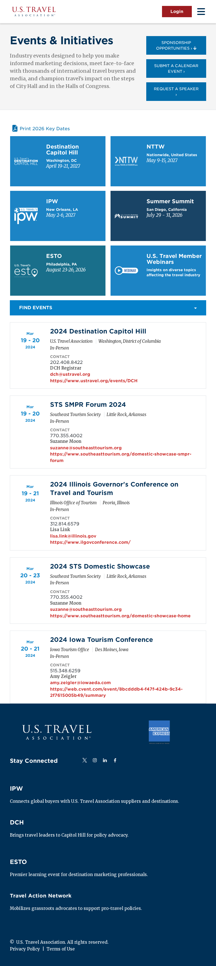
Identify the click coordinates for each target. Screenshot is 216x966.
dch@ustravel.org (70, 374)
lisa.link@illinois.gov (73, 536)
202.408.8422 (66, 362)
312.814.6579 (64, 524)
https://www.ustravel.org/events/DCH (94, 380)
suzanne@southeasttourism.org (86, 447)
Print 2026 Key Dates (45, 128)
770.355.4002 (66, 435)
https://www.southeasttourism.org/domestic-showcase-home (120, 615)
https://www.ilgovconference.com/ (90, 542)
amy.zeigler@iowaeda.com (80, 682)
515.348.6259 (65, 670)
